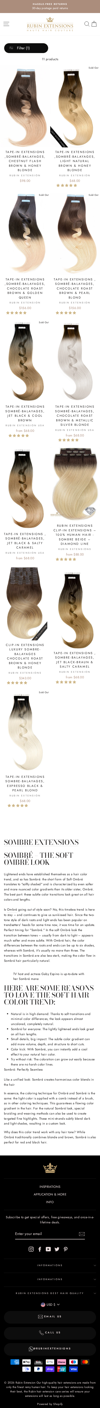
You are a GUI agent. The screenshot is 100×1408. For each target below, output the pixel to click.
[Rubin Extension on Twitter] (57, 1249)
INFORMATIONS (50, 1265)
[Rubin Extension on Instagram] (31, 1249)
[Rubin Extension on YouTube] (48, 1249)
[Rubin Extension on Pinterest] (65, 1249)
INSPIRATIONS (50, 1186)
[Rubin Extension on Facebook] (39, 1249)
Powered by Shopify (50, 1404)
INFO (50, 1202)
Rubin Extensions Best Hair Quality (50, 1293)
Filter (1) (23, 48)
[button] (67, 185)
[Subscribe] (82, 1234)
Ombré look (68, 930)
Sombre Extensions (41, 842)
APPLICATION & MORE (50, 1194)
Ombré (12, 909)
